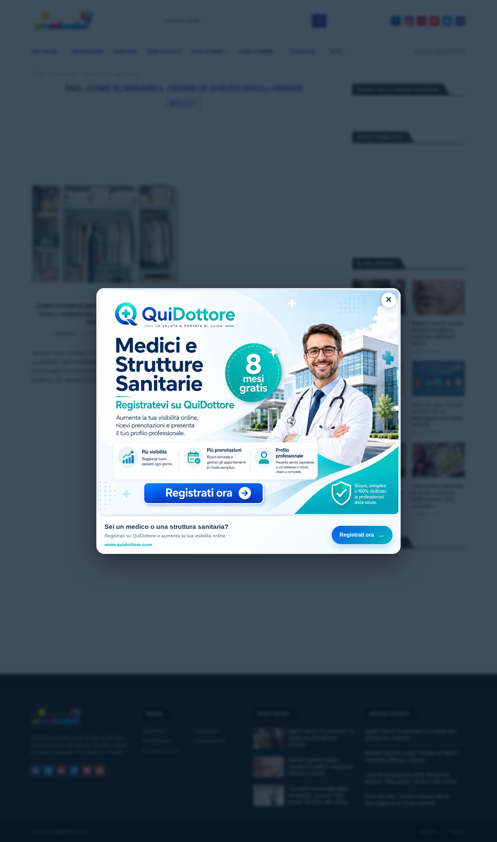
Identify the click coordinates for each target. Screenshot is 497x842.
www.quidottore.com (128, 544)
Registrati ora (362, 535)
